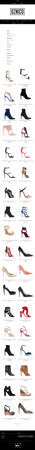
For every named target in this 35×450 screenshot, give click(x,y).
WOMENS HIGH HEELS (11, 55)
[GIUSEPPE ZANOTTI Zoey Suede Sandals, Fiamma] (9, 251)
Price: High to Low (10, 61)
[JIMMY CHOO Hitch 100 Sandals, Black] (9, 312)
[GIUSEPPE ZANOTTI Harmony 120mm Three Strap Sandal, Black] (9, 152)
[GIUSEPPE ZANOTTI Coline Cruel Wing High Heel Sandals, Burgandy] (25, 132)
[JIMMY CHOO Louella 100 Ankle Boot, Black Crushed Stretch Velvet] (9, 350)
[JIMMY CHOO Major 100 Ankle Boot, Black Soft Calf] (9, 370)
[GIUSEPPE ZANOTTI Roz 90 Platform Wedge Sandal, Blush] (9, 229)
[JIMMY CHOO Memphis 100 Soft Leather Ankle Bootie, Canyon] (25, 370)
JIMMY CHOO (9, 36)
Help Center (3, 435)
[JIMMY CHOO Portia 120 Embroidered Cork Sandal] (9, 410)
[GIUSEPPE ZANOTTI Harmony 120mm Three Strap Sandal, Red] (25, 152)
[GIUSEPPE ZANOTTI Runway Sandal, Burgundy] (25, 232)
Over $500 (9, 47)
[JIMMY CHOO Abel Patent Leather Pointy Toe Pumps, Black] (25, 251)
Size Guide (2, 437)
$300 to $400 (9, 45)
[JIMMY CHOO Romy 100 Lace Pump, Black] (25, 408)
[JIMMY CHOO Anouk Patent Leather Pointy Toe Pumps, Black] (25, 291)
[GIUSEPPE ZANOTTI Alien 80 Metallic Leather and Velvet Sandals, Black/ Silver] (25, 73)
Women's (9, 51)
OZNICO (20, 447)
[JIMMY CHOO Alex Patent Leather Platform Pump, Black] (9, 289)
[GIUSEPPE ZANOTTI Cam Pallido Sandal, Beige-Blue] (9, 96)
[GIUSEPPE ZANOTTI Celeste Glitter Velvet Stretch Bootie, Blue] (9, 114)
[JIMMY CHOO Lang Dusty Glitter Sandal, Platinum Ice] (9, 331)
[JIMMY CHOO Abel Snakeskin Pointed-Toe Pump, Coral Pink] (25, 269)
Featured (9, 59)
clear (26, 53)
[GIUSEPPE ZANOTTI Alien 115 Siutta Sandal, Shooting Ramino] (9, 76)
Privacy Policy (3, 436)
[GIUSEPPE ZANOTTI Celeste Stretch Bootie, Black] (25, 114)
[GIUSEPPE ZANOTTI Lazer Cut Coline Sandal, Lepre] (25, 172)
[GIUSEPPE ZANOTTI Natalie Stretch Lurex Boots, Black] (9, 212)
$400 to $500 (9, 46)
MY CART (21, 3)
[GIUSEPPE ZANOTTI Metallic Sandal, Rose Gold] (25, 192)
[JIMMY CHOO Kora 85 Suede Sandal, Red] (25, 312)
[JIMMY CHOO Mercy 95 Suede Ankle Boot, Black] (9, 390)
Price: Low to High (10, 60)
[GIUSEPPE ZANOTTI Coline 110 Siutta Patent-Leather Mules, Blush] (9, 129)
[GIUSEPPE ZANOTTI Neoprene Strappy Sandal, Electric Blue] (25, 212)
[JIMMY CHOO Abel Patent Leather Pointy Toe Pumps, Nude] (9, 271)
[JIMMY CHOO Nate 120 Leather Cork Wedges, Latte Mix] (25, 390)
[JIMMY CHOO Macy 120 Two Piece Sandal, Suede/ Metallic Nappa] (25, 350)
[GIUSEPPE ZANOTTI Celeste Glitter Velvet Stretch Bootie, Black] (25, 93)
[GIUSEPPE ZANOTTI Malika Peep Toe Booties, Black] (9, 192)
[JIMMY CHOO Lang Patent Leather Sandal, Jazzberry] (25, 331)
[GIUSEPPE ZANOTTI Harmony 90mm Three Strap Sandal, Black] (9, 172)
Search (2, 438)
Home (14, 25)
